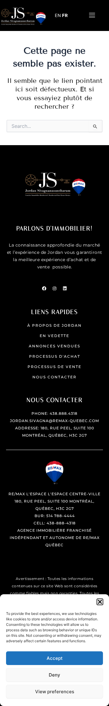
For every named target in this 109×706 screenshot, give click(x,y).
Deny (54, 675)
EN (58, 15)
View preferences (54, 691)
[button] (100, 602)
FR (65, 15)
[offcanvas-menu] (92, 15)
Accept (55, 658)
